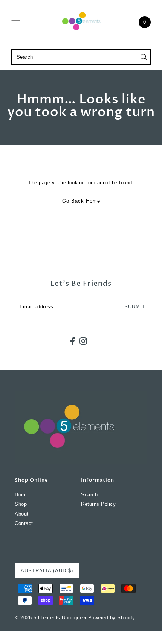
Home (21, 495)
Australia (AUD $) (47, 570)
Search (89, 495)
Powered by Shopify (111, 617)
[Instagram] (83, 341)
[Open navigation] (15, 22)
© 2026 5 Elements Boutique (49, 617)
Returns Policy (98, 504)
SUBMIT (134, 306)
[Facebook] (72, 341)
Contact (24, 523)
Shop (21, 504)
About (22, 514)
